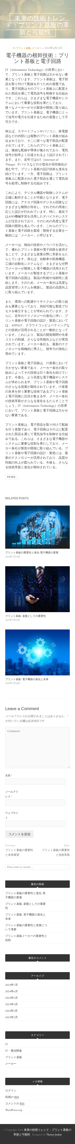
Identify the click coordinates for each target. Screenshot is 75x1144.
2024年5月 (11, 998)
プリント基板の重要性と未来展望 (19, 852)
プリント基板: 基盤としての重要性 (25, 615)
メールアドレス (11, 794)
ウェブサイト (11, 815)
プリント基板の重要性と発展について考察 (26, 927)
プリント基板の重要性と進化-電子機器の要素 (31, 552)
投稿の (12, 1097)
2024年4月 (11, 1004)
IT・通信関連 (13, 1051)
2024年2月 (11, 1017)
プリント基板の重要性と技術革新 (56, 852)
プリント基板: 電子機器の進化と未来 (26, 679)
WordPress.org (13, 1110)
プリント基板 (23, 48)
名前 (8, 775)
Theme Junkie (54, 1134)
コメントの (14, 1103)
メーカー (37, 48)
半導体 (11, 477)
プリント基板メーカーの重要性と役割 (26, 938)
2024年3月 (11, 1011)
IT (14, 48)
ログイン (10, 1090)
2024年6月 (11, 991)
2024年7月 (11, 985)
